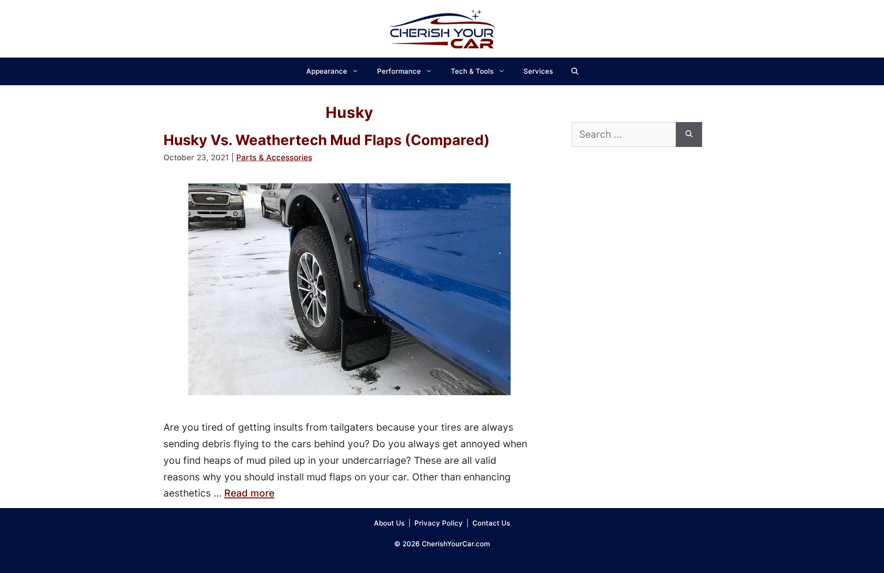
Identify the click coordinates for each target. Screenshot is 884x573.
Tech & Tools (472, 71)
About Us (389, 523)
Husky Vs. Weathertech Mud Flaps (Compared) (326, 139)
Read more (249, 493)
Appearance (326, 71)
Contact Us (491, 523)
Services (538, 71)
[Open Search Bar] (574, 71)
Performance (399, 71)
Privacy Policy (438, 523)
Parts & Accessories (274, 157)
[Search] (689, 134)
